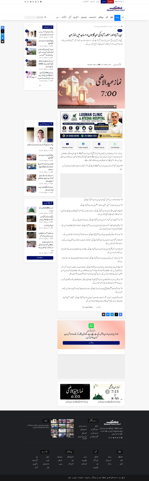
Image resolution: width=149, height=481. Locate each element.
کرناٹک (121, 464)
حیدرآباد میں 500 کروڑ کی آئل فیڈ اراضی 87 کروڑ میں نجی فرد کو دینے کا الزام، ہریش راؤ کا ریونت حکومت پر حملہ (45, 76)
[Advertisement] (91, 55)
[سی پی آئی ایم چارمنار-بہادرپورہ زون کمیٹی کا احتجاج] (31, 42)
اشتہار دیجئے (92, 2)
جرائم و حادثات (92, 17)
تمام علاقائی (120, 457)
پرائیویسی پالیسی (87, 478)
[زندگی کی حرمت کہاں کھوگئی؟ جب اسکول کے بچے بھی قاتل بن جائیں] (31, 218)
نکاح (48, 467)
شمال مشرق (84, 464)
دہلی (97, 464)
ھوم (123, 17)
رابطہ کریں (98, 2)
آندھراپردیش (108, 460)
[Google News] (88, 307)
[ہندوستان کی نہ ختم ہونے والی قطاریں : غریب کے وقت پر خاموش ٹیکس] (31, 235)
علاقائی (111, 17)
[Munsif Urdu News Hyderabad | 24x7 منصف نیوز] (116, 8)
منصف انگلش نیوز (94, 429)
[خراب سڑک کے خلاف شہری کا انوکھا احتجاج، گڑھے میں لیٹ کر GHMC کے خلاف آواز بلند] (31, 63)
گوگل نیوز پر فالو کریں (94, 436)
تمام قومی (96, 457)
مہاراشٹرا (109, 464)
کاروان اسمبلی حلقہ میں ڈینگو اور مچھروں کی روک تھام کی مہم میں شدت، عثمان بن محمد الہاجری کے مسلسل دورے (45, 52)
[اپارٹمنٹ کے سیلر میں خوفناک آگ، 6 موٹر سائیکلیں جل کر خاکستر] (70, 435)
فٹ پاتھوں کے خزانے (48, 225)
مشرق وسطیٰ (71, 464)
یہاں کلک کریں (91, 343)
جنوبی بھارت (84, 460)
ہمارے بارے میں (83, 426)
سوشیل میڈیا (76, 17)
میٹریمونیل (104, 2)
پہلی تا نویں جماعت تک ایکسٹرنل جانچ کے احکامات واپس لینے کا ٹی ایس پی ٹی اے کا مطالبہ (45, 167)
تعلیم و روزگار (35, 460)
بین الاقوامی (101, 17)
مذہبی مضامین (84, 17)
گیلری (36, 467)
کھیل (70, 17)
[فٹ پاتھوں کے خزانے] (31, 227)
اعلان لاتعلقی (94, 478)
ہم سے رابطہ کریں (94, 433)
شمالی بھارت (95, 467)
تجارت (47, 460)
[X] (120, 438)
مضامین (47, 457)
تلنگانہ (121, 460)
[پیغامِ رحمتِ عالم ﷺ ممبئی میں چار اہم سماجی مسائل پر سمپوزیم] (62, 431)
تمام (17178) (40, 258)
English (110, 2)
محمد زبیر (114, 65)
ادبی (37, 457)
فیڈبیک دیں (74, 478)
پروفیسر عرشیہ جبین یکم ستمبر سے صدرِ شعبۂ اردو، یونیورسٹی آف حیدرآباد (46, 33)
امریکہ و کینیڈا (59, 457)
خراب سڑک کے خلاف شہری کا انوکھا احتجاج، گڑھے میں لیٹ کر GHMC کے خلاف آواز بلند (46, 64)
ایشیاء (72, 460)
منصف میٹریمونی (84, 429)
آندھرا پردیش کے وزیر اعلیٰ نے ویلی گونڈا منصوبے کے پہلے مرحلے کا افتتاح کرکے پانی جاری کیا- (45, 178)
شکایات (69, 478)
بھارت (85, 457)
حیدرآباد (117, 17)
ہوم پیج (96, 426)
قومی (107, 17)
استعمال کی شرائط (86, 2)
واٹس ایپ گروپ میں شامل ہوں (82, 437)
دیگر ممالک (60, 460)
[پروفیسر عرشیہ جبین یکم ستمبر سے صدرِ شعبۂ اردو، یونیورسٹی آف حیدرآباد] (31, 34)
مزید (57, 17)
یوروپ (60, 464)
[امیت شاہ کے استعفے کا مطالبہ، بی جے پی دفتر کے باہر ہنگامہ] (31, 189)
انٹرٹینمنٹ (64, 17)
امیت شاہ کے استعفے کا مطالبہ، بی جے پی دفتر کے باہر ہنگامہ (45, 188)
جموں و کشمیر (95, 460)
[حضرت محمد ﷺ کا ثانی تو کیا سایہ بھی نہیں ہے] (31, 210)
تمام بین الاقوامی (70, 457)
